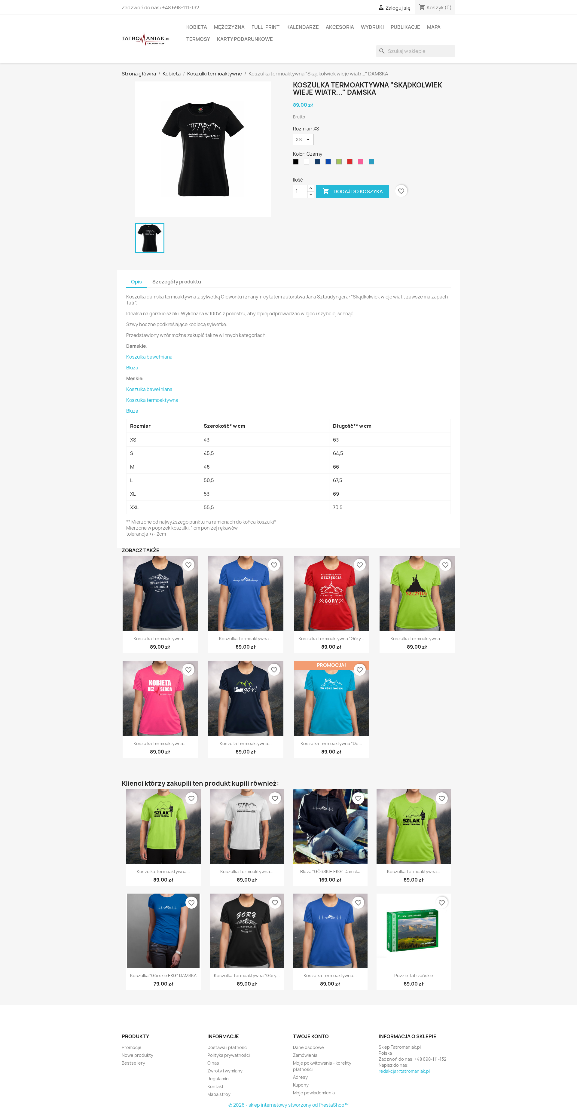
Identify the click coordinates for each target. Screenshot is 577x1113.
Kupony (301, 1085)
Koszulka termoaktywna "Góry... (331, 638)
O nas (213, 1063)
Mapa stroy (218, 1094)
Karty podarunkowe (245, 39)
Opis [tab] (136, 281)
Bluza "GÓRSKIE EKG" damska (330, 871)
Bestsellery (133, 1063)
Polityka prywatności (228, 1055)
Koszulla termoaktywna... (246, 743)
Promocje (132, 1047)
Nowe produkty (137, 1055)
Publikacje (405, 27)
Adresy (300, 1077)
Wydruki (372, 27)
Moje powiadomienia (314, 1093)
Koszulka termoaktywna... (160, 638)
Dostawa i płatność (227, 1047)
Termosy (198, 39)
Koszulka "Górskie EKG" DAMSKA (163, 975)
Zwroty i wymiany (225, 1071)
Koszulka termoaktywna (152, 400)
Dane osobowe (308, 1047)
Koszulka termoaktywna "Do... (331, 743)
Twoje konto (311, 1036)
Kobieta (196, 27)
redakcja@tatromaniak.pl (404, 1071)
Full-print (265, 27)
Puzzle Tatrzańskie (413, 975)
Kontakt (215, 1086)
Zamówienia (305, 1055)
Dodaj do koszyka (352, 191)
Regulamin (218, 1078)
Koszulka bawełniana (149, 357)
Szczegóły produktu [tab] (176, 281)
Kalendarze (302, 27)
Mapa (434, 27)
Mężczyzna (229, 27)
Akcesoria (340, 27)
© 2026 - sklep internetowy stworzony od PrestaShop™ (288, 1105)
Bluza (132, 368)
